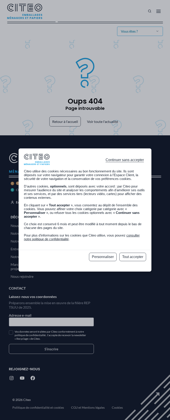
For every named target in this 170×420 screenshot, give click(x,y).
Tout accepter (132, 257)
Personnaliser (103, 257)
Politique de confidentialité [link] (85, 267)
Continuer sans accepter (125, 160)
